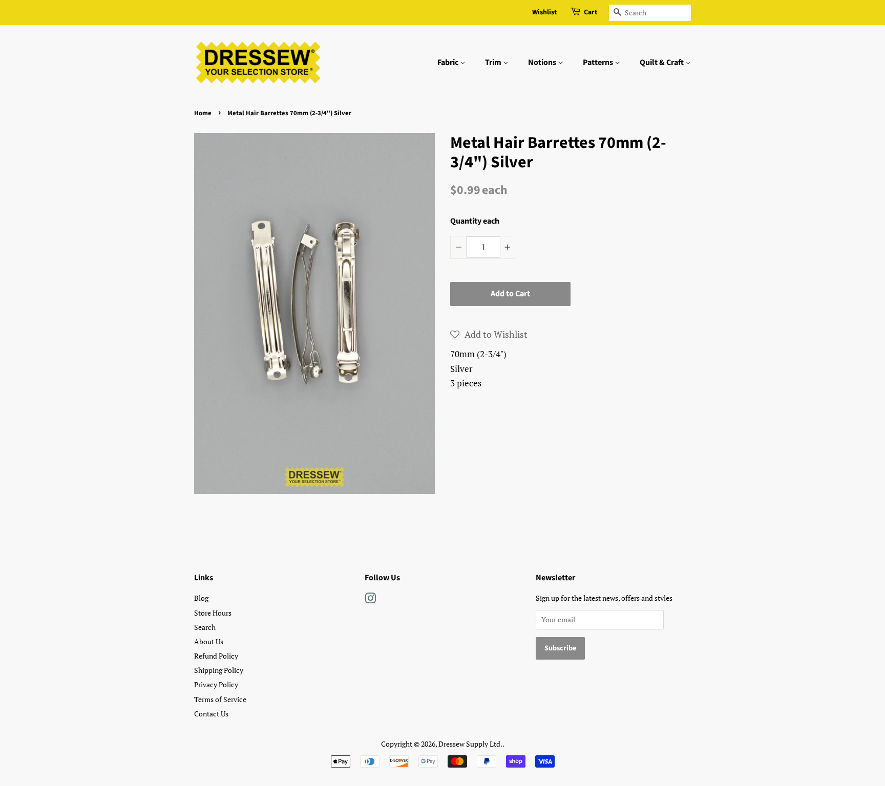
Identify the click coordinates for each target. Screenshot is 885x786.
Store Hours (212, 613)
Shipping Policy (218, 670)
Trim (494, 62)
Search (205, 627)
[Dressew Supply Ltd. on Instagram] (370, 600)
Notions (543, 62)
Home (203, 113)
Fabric (448, 62)
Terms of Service (220, 699)
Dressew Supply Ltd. (470, 744)
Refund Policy (216, 656)
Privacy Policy (216, 684)
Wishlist (544, 12)
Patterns (599, 62)
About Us (208, 641)
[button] (489, 334)
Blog (201, 598)
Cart (590, 12)
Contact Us (211, 713)
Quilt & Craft (662, 62)
